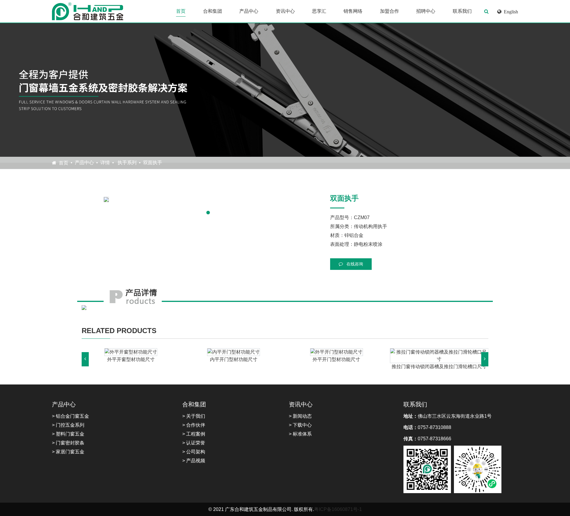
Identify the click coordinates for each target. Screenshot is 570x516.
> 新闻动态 (300, 416)
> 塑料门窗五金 (68, 433)
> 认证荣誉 (193, 442)
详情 (105, 162)
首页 (181, 11)
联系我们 (462, 11)
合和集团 (212, 11)
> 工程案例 (193, 433)
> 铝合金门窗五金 (70, 416)
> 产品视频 (193, 460)
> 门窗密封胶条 (68, 442)
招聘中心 (425, 11)
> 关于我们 (193, 416)
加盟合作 (389, 11)
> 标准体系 (300, 433)
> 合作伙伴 (193, 425)
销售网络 (352, 11)
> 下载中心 (300, 425)
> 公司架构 (193, 451)
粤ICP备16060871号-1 (338, 509)
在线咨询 (354, 264)
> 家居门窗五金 (68, 451)
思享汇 (319, 11)
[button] (208, 212)
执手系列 (126, 162)
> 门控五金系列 (68, 425)
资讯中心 (285, 11)
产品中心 (248, 11)
